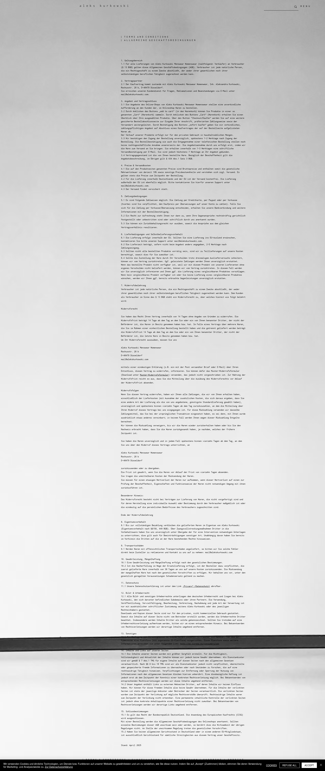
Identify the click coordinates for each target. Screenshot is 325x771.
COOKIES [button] (271, 765)
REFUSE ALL (289, 765)
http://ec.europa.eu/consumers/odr (199, 643)
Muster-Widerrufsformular (154, 375)
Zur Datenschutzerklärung (59, 766)
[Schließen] (321, 765)
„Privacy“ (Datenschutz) (196, 586)
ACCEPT (309, 765)
